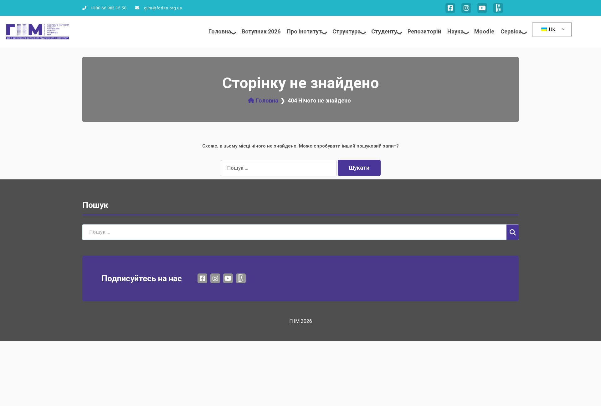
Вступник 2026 (261, 31)
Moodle (484, 31)
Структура (346, 31)
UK (551, 30)
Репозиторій (424, 31)
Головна (219, 31)
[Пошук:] (279, 168)
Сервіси (511, 31)
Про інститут (304, 31)
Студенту (384, 31)
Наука (455, 31)
